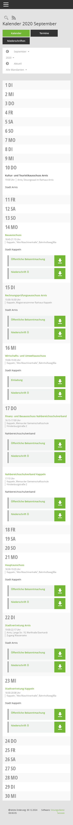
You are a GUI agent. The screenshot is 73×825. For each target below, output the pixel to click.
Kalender (16, 33)
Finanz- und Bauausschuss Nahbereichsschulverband (36, 416)
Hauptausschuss (14, 565)
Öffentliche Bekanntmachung (28, 259)
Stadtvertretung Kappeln (19, 688)
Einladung (17, 380)
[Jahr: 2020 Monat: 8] (7, 52)
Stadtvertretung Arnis (18, 625)
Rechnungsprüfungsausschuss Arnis (26, 295)
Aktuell (18, 63)
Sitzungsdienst (58, 811)
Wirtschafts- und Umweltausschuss (25, 355)
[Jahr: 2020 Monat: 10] (7, 64)
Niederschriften (16, 40)
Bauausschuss (13, 235)
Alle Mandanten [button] (15, 69)
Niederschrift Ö (20, 272)
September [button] (20, 51)
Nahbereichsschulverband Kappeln (25, 474)
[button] (59, 260)
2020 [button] (9, 57)
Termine (44, 33)
